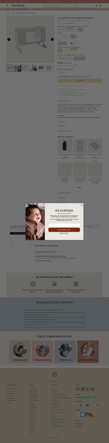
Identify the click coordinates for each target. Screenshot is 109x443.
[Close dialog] (81, 205)
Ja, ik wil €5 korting (64, 230)
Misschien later (64, 233)
